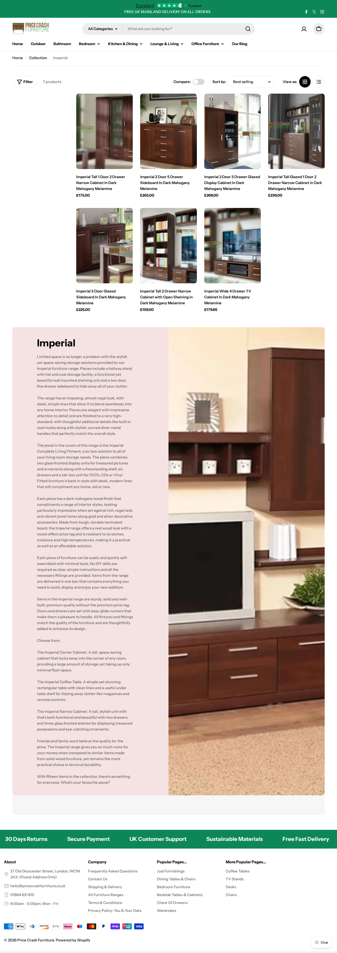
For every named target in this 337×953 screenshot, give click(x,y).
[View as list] (319, 82)
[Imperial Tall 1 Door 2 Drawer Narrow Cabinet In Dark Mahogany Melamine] (104, 131)
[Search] (248, 29)
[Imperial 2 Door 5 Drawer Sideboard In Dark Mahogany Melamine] (168, 131)
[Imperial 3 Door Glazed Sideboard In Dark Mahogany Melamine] (104, 245)
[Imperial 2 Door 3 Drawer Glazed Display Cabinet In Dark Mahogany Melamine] (232, 131)
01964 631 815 (22, 894)
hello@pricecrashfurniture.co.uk (37, 886)
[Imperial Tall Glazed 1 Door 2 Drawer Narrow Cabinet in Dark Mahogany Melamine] (296, 131)
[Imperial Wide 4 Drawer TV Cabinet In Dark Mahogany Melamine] (232, 245)
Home (17, 57)
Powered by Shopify (73, 940)
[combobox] (168, 29)
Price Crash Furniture (35, 940)
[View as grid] (305, 82)
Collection (38, 57)
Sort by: (219, 81)
